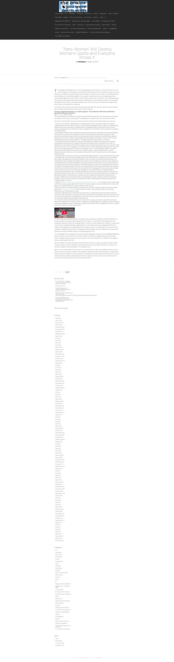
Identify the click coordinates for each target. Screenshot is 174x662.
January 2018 (59, 511)
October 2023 (59, 358)
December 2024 (59, 327)
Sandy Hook (80, 25)
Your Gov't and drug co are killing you (100, 32)
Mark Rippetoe (60, 115)
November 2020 (59, 435)
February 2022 (59, 401)
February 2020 (59, 455)
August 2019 (58, 468)
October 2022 (59, 385)
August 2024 (58, 336)
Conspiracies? (103, 13)
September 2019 (60, 466)
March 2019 (58, 480)
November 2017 (59, 516)
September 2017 (60, 520)
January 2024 (59, 352)
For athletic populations (68, 189)
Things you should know (62, 28)
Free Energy (58, 17)
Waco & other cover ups (67, 32)
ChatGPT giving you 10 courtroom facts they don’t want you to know (62, 289)
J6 (105, 17)
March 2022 (58, 399)
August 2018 (58, 495)
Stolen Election (106, 25)
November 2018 (59, 489)
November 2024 (59, 329)
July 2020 (57, 444)
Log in (57, 638)
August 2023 (58, 363)
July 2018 (57, 498)
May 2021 (58, 421)
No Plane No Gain (60, 286)
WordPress (99, 658)
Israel (101, 17)
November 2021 (59, 408)
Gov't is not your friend (76, 17)
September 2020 (60, 439)
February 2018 (59, 509)
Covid (109, 13)
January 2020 (59, 457)
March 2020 (58, 453)
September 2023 (60, 361)
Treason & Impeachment (94, 28)
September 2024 (60, 334)
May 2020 (58, 448)
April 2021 (58, 424)
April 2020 (58, 450)
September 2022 (60, 388)
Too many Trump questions (78, 28)
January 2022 (59, 403)
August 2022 (58, 390)
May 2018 (58, 502)
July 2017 (57, 525)
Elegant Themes (83, 658)
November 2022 (59, 383)
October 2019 (59, 464)
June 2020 (58, 446)
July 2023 (57, 365)
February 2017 (59, 536)
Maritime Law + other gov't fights (81, 21)
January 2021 (59, 430)
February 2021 (59, 428)
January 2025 (59, 325)
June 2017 (58, 527)
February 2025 (59, 322)
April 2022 (58, 397)
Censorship (80, 13)
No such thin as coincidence (63, 25)
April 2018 (58, 504)
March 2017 (58, 534)
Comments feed (59, 643)
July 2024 (57, 338)
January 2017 (59, 538)
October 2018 (59, 491)
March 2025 (58, 320)
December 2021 (59, 406)
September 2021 (60, 412)
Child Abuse (88, 13)
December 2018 (59, 486)
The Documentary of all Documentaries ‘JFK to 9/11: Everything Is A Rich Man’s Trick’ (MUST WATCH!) (64, 299)
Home (56, 77)
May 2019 (58, 475)
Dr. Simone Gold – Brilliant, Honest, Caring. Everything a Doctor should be (63, 282)
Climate (95, 13)
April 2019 (58, 477)
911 (66, 13)
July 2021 (57, 417)
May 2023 (58, 370)
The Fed (114, 25)
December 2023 (59, 354)
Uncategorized (113, 28)
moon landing (95, 21)
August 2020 (58, 441)
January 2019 (59, 484)
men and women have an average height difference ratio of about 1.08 (80, 182)
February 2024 (59, 349)
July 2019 (57, 471)
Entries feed (58, 641)
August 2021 (58, 415)
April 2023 (58, 372)
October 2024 (59, 331)
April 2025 (58, 318)
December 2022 (59, 381)
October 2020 (59, 437)
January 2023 (59, 379)
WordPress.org (59, 645)
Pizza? (74, 25)
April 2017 (58, 531)
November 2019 (59, 462)
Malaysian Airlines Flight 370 (62, 21)
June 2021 (58, 419)
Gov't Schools (88, 17)
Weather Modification (82, 32)
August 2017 (58, 522)
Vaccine (57, 32)
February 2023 (59, 376)
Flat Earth (115, 13)
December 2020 (59, 433)
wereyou (82, 62)
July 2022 (57, 392)
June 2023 (58, 367)
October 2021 (59, 410)
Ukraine (105, 28)
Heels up (95, 17)
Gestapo (65, 17)
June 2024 (58, 340)
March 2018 (58, 507)
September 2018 (60, 493)
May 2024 (58, 343)
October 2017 (59, 518)
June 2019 (58, 473)
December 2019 (59, 459)
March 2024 (58, 347)
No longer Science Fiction (108, 21)
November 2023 (59, 356)
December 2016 (59, 540)
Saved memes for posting (93, 25)
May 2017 (58, 529)
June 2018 (58, 500)
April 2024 (58, 345)
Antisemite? (72, 13)
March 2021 (58, 426)
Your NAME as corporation (62, 36)
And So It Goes (59, 13)
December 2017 (59, 513)
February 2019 (59, 482)
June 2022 (58, 394)
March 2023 (58, 374)
